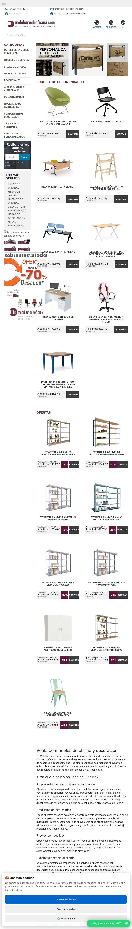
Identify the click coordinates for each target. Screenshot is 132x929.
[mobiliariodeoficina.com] (30, 22)
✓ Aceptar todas (66, 899)
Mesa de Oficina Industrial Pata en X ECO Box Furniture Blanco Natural (106, 254)
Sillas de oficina (15, 66)
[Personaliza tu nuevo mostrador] (82, 59)
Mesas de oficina (15, 73)
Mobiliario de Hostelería (12, 105)
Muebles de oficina (16, 59)
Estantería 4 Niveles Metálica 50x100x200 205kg (58, 518)
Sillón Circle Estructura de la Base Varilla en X (58, 122)
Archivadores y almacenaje (14, 88)
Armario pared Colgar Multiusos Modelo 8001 (58, 648)
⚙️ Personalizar (66, 918)
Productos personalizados (14, 135)
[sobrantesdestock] (26, 269)
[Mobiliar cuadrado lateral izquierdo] (26, 304)
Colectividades (14, 96)
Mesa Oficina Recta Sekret (57, 186)
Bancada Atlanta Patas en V (58, 252)
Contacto (96, 26)
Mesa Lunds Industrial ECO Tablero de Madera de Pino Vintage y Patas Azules (58, 384)
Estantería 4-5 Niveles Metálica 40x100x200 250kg (106, 648)
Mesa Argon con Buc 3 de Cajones (58, 318)
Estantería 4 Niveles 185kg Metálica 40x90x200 (58, 583)
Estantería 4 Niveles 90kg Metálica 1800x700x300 (106, 518)
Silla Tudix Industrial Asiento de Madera (58, 714)
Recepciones (12, 80)
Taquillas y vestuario (11, 125)
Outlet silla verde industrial (16, 51)
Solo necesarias (66, 909)
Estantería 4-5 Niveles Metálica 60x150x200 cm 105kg (106, 453)
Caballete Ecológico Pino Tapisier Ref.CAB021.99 (106, 188)
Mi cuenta (111, 26)
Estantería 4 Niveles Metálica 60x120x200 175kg (106, 583)
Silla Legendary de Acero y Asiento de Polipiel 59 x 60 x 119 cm (106, 319)
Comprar (73, 134)
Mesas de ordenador (15, 216)
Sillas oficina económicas (17, 208)
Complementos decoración (13, 115)
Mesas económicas (16, 223)
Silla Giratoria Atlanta (106, 121)
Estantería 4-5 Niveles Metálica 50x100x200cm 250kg (58, 453)
